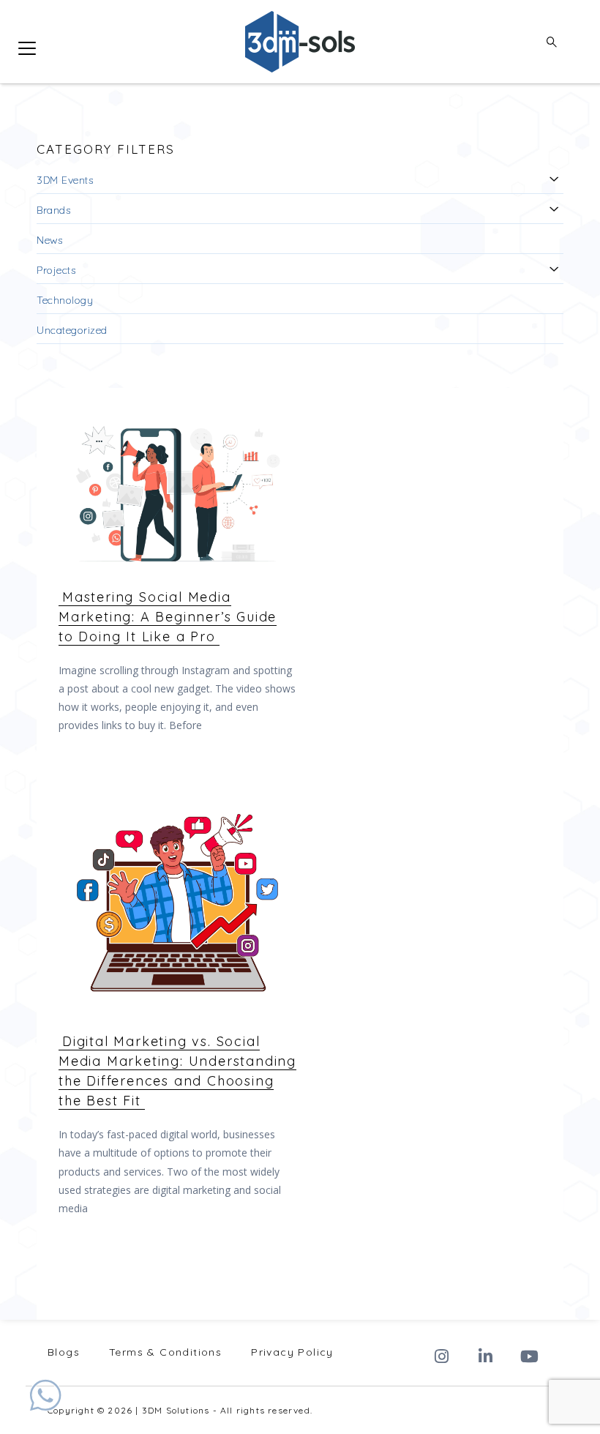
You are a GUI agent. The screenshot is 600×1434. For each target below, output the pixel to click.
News (49, 240)
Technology (65, 300)
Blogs (64, 1352)
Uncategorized (72, 330)
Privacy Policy (292, 1352)
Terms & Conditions (165, 1352)
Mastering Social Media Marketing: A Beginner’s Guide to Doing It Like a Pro (168, 617)
